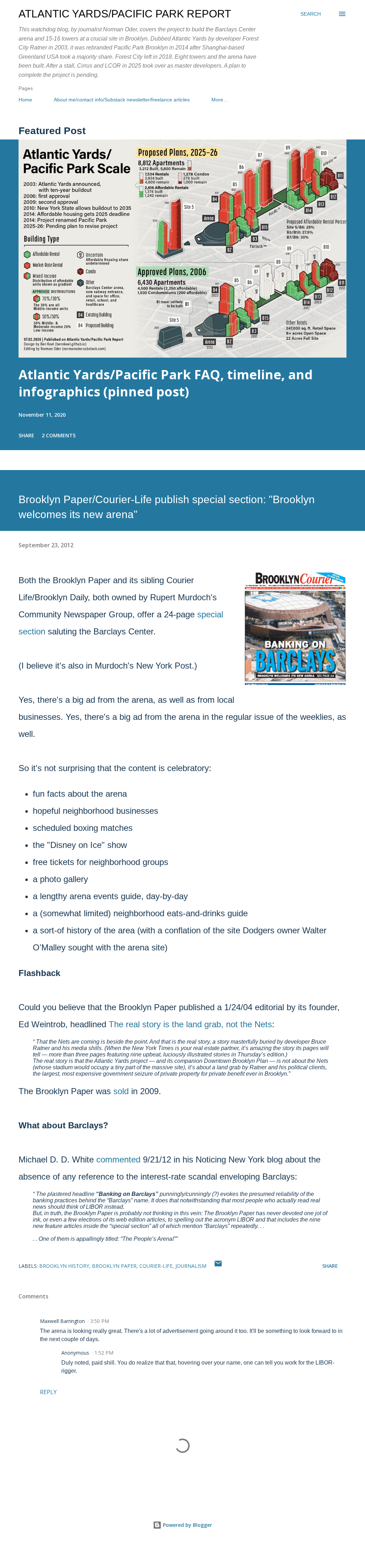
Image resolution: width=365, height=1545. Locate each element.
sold (121, 1091)
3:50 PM (99, 1321)
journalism (190, 1265)
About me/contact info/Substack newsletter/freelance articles (122, 99)
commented (118, 1159)
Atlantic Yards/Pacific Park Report (125, 14)
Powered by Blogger (186, 1525)
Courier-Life (156, 1265)
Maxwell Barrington (62, 1321)
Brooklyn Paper (114, 1265)
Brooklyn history (64, 1265)
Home (25, 99)
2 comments (59, 435)
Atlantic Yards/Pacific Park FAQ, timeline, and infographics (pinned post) (166, 383)
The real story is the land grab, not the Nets (190, 1024)
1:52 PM (103, 1352)
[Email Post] (218, 1265)
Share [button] (26, 435)
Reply (48, 1392)
